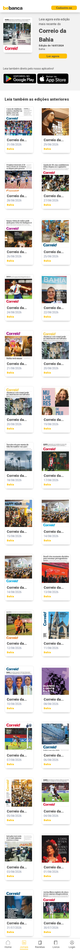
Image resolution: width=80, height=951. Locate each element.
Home (8, 947)
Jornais (24, 947)
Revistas (40, 947)
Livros (56, 947)
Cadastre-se (64, 7)
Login (72, 947)
